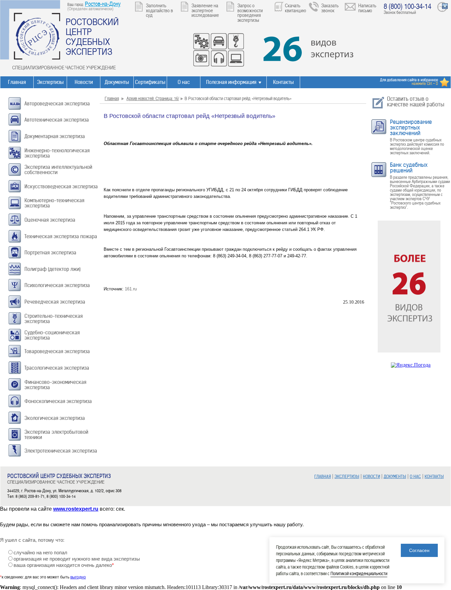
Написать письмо (367, 8)
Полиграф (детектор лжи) (52, 269)
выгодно (78, 577)
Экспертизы (50, 82)
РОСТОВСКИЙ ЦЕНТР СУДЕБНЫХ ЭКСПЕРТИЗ (92, 36)
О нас (184, 82)
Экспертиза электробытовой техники (56, 434)
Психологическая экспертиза (57, 285)
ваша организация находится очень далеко (64, 565)
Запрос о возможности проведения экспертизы (250, 12)
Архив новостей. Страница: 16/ (152, 98)
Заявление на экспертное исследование (205, 10)
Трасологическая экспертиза (56, 368)
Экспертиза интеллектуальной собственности (58, 169)
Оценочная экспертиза (49, 220)
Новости (84, 82)
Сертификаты (150, 82)
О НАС (415, 476)
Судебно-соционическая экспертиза (52, 335)
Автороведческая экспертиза (57, 103)
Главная (17, 82)
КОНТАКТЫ (434, 476)
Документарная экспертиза (54, 136)
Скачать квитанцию (295, 8)
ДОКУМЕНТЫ (395, 476)
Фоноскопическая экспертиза (58, 401)
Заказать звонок (330, 8)
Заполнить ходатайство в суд (159, 10)
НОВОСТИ (371, 476)
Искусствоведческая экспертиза (61, 186)
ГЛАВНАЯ (322, 476)
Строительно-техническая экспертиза (53, 318)
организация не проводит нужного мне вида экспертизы (77, 559)
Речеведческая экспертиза (54, 302)
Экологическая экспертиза (54, 418)
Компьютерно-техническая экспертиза (54, 203)
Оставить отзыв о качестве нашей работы (415, 101)
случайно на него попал (40, 552)
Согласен (419, 550)
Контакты (283, 82)
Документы (117, 82)
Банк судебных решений (409, 167)
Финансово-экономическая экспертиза (55, 384)
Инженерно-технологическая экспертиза (56, 153)
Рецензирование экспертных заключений (411, 127)
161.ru (130, 288)
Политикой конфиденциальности (358, 573)
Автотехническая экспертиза (56, 120)
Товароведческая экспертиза (57, 351)
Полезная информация (231, 82)
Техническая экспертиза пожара (60, 236)
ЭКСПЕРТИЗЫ (346, 476)
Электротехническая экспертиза (60, 451)
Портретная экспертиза (50, 252)
